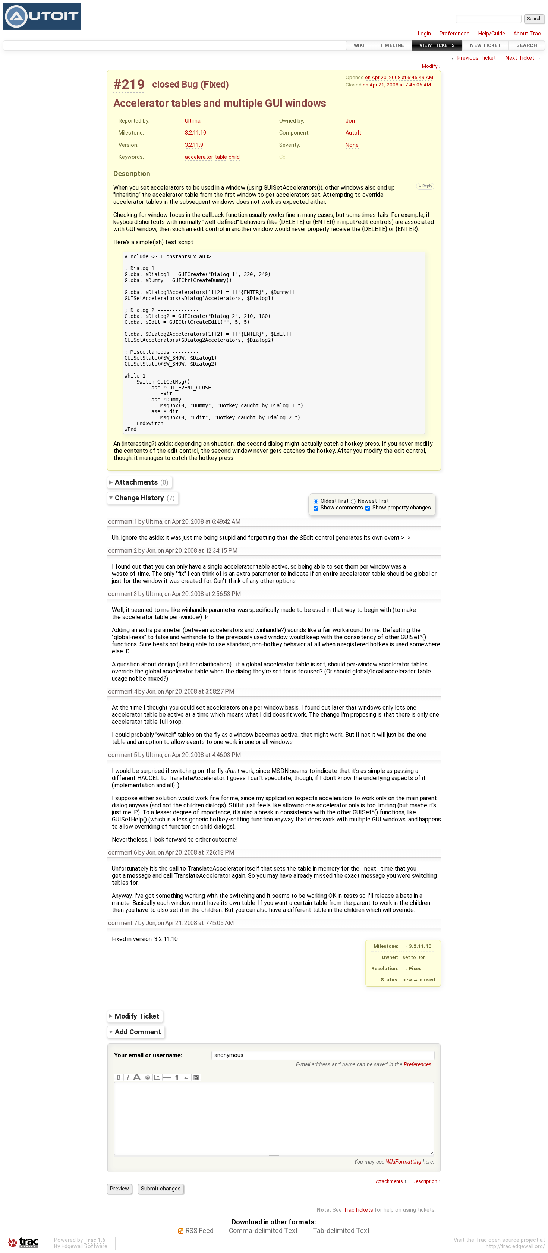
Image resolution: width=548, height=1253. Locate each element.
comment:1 (122, 521)
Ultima (193, 121)
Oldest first (335, 501)
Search (526, 45)
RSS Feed (200, 1230)
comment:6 (122, 852)
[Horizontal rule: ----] (167, 1077)
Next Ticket (520, 58)
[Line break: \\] (186, 1077)
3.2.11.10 (195, 133)
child (234, 157)
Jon (350, 121)
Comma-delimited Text (263, 1230)
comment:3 (122, 593)
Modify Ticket (137, 1015)
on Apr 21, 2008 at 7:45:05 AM (397, 85)
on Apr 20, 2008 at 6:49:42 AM (202, 521)
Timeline (391, 45)
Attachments (141, 482)
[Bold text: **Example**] (118, 1077)
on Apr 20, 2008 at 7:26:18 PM (196, 852)
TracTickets (358, 1210)
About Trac (527, 34)
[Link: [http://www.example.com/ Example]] (147, 1077)
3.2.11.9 (194, 145)
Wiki (359, 45)
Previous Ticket (476, 58)
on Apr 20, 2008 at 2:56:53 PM (202, 593)
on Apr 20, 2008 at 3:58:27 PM (196, 691)
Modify (429, 66)
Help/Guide (491, 34)
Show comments (342, 508)
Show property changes (401, 508)
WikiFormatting (403, 1162)
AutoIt (353, 133)
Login (424, 34)
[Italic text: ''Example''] (128, 1077)
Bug (189, 84)
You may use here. (394, 1162)
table (221, 157)
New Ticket (485, 45)
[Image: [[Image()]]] (196, 1077)
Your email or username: (148, 1055)
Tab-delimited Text (341, 1230)
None (352, 145)
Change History (144, 497)
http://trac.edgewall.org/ (515, 1246)
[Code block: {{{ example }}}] (157, 1077)
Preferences (455, 34)
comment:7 (122, 923)
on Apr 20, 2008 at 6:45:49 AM (399, 77)
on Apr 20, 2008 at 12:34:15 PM (197, 550)
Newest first (373, 501)
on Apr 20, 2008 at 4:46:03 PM (202, 754)
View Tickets (437, 45)
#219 (128, 84)
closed (165, 84)
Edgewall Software (84, 1246)
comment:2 (122, 550)
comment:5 (122, 754)
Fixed (215, 84)
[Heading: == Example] (138, 1077)
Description (425, 1181)
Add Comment (138, 1032)
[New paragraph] (177, 1077)
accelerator (199, 157)
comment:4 (122, 691)
